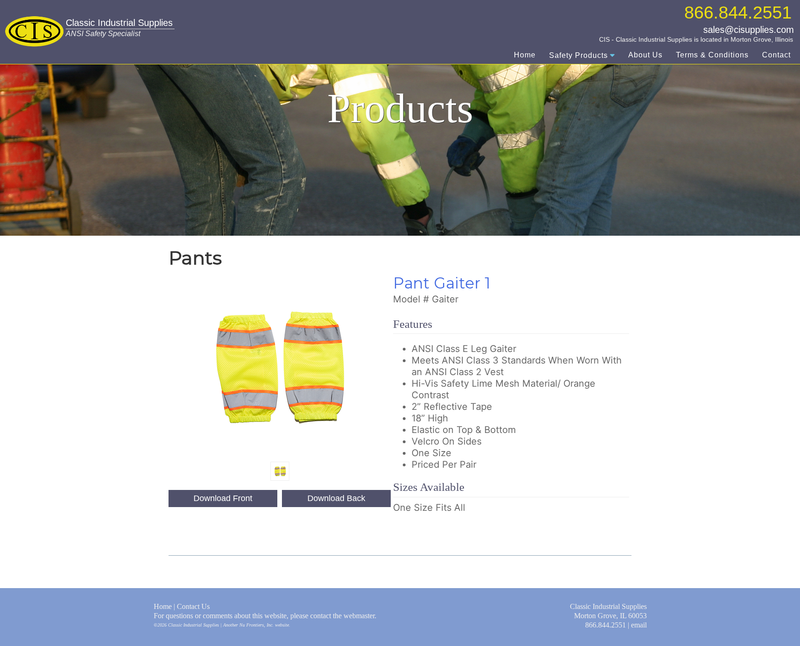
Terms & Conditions (712, 55)
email (639, 625)
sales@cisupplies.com (748, 30)
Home (525, 55)
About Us (645, 55)
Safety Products (578, 55)
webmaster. (360, 616)
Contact (776, 55)
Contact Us (193, 606)
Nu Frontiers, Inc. (256, 624)
